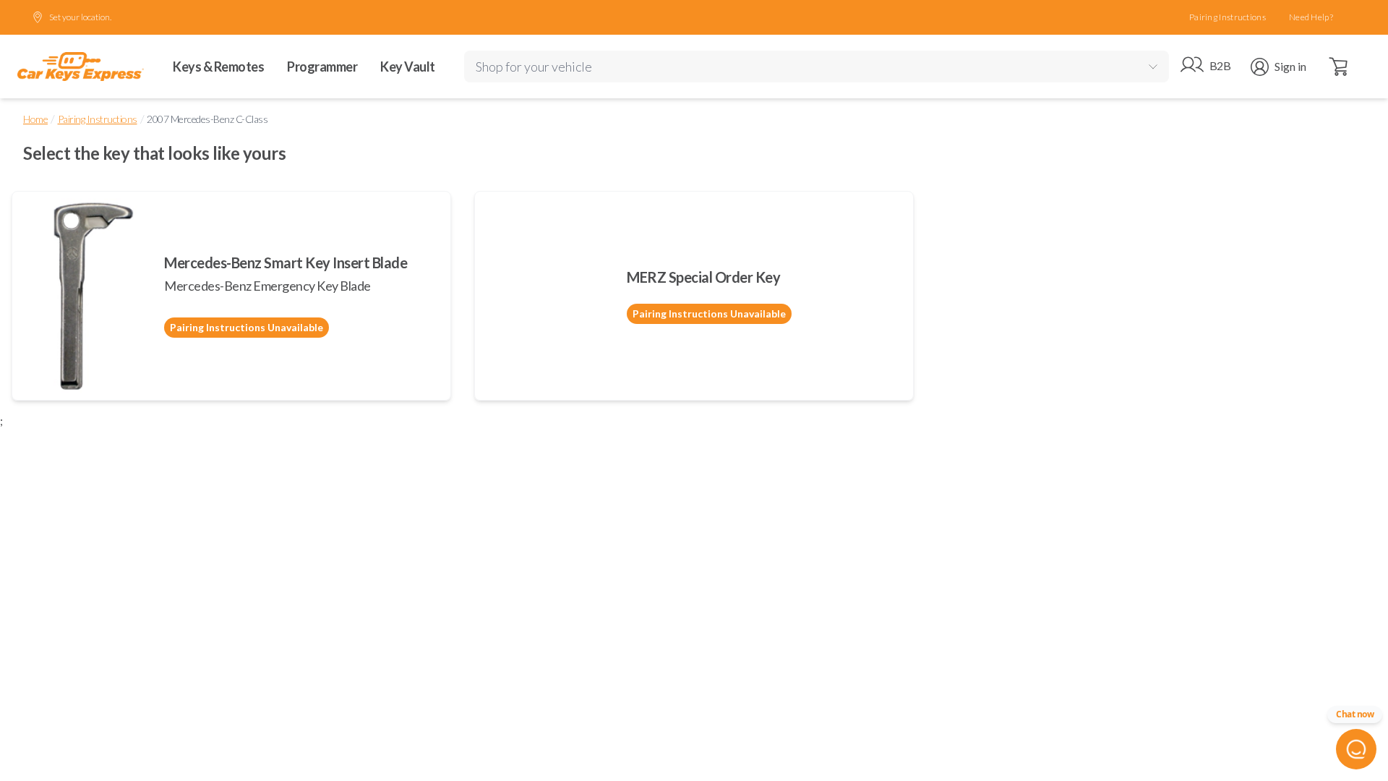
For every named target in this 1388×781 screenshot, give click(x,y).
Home (35, 119)
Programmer (322, 66)
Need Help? (1311, 17)
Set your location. (80, 17)
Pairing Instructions (1227, 17)
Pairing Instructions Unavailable (246, 327)
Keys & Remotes (218, 66)
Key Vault (407, 66)
